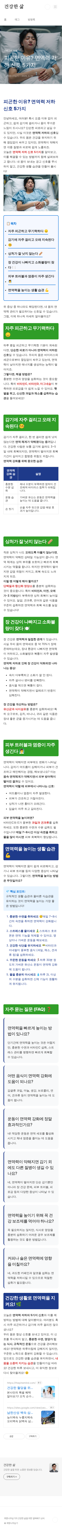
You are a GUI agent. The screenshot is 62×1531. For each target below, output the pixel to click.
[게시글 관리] (21, 1436)
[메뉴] (55, 6)
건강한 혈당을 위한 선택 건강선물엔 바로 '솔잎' (20, 1388)
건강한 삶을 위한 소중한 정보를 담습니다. (22, 1469)
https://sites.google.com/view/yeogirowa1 (27, 1407)
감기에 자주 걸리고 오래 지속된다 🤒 (31, 242)
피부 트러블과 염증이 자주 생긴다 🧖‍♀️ (31, 278)
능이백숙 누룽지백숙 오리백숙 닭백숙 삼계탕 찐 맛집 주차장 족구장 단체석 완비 (20, 1419)
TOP (55, 1520)
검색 (47, 6)
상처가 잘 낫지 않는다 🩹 (25, 253)
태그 (17, 19)
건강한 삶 (14, 6)
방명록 (31, 19)
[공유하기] (16, 1436)
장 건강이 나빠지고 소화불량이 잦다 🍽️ (31, 264)
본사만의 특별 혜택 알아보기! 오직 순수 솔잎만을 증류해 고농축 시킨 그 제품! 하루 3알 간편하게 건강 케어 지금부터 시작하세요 (20, 1394)
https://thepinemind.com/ (21, 1382)
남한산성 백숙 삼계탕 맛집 (20, 1413)
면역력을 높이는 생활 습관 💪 (28, 290)
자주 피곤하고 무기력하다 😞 (28, 231)
